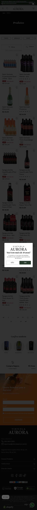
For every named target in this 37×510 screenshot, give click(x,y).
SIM (25, 262)
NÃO (12, 262)
